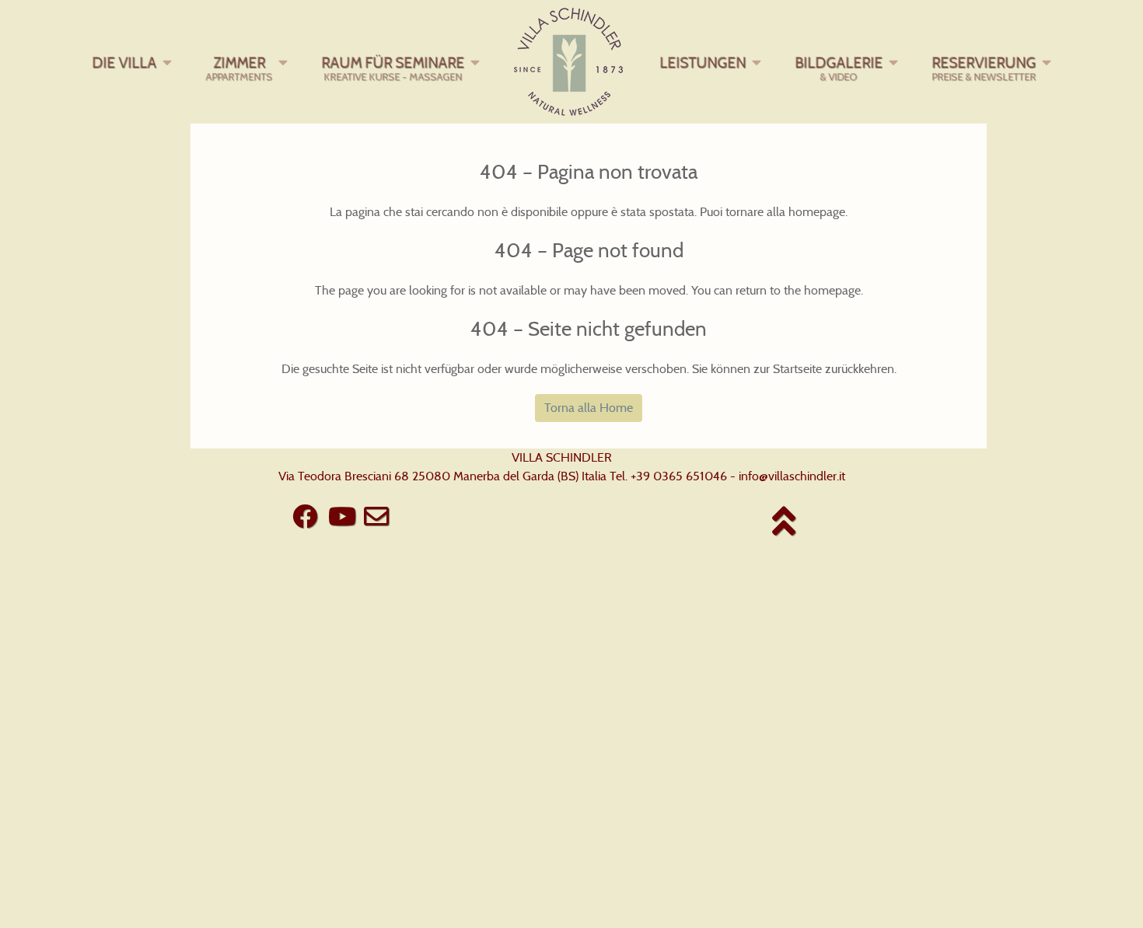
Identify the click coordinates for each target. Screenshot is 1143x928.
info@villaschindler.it (792, 476)
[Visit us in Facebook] (304, 517)
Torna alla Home (588, 407)
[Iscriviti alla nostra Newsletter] (376, 517)
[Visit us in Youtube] (342, 517)
